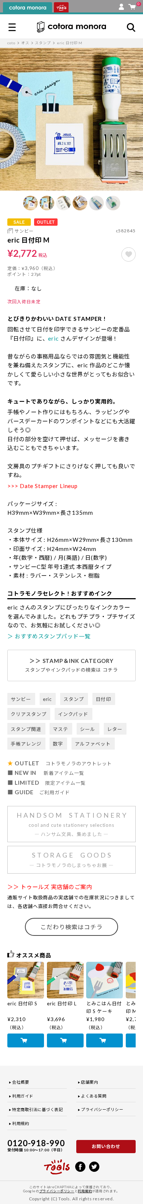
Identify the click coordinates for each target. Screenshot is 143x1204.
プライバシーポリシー (102, 1109)
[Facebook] (80, 1166)
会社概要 (20, 1082)
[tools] (57, 1163)
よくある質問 (93, 1096)
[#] (128, 254)
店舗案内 (89, 1082)
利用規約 (20, 1123)
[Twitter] (94, 1166)
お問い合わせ (106, 1146)
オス (25, 43)
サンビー (24, 231)
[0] (132, 5)
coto (11, 43)
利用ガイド (22, 1096)
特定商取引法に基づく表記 (37, 1109)
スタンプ (43, 43)
